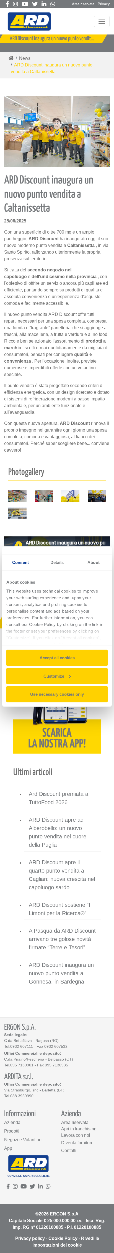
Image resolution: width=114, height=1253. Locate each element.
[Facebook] (7, 4)
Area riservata (83, 4)
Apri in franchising (79, 1128)
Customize (53, 675)
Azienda (12, 1122)
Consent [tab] (20, 562)
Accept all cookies (57, 657)
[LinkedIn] (44, 4)
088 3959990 (21, 1096)
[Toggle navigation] (102, 21)
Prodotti (11, 1131)
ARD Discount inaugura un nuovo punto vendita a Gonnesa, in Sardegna (61, 973)
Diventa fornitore (77, 1142)
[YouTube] (25, 4)
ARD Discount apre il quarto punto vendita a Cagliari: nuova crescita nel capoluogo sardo (62, 874)
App (8, 1148)
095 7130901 (21, 1065)
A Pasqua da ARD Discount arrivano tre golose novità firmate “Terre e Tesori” (62, 939)
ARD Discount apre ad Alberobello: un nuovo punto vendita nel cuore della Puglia (57, 832)
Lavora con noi (75, 1135)
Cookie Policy (62, 1238)
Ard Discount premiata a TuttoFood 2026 (58, 798)
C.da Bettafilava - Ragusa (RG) (31, 1040)
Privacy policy (30, 1238)
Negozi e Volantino (23, 1139)
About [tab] (93, 562)
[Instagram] (15, 4)
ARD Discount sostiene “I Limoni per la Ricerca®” (59, 909)
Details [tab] (57, 562)
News (24, 58)
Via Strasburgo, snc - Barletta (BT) (34, 1090)
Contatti (68, 1150)
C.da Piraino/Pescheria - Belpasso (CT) (38, 1059)
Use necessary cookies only (57, 694)
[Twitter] (35, 4)
